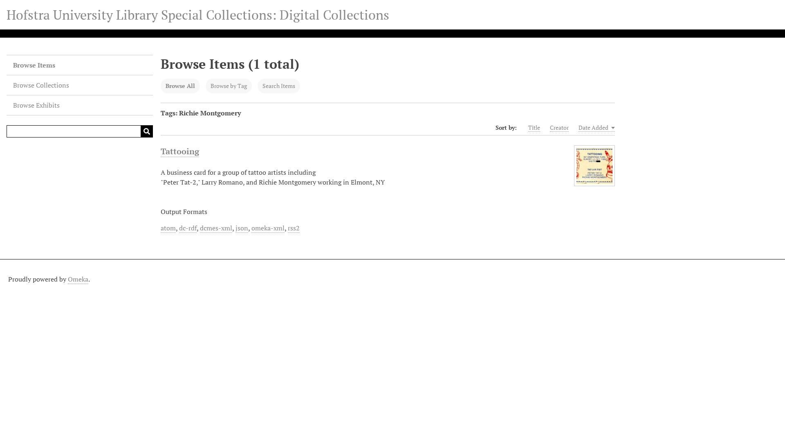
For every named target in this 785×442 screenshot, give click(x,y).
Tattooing (180, 151)
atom (168, 227)
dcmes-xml (216, 227)
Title (534, 127)
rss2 (294, 227)
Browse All (180, 86)
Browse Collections (41, 85)
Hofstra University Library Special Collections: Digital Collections (198, 14)
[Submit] (147, 131)
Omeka (78, 279)
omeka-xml (268, 227)
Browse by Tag (229, 86)
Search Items (278, 86)
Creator (559, 127)
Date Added (594, 127)
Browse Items (34, 65)
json (242, 227)
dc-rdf (188, 227)
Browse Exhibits (36, 105)
